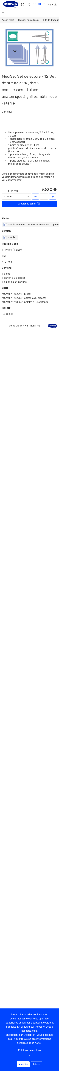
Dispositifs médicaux (28, 20)
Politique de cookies (29, 1050)
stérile (11, 237)
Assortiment (8, 20)
